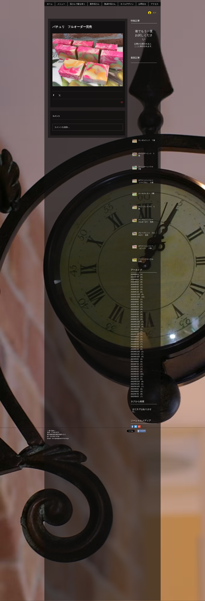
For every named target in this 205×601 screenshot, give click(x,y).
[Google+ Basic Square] (139, 426)
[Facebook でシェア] (53, 95)
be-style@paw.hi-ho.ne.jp (60, 438)
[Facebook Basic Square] (132, 426)
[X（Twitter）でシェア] (59, 95)
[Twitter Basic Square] (135, 426)
